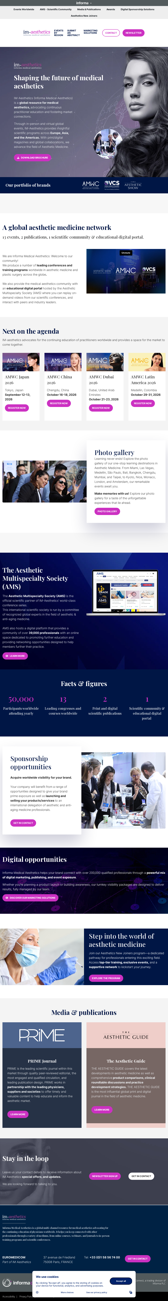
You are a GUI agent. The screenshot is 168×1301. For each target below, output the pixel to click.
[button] (84, 3)
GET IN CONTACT (23, 823)
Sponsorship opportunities (30, 762)
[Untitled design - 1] (24, 1282)
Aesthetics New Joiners (84, 15)
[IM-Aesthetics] (14, 1217)
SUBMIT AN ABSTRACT (73, 33)
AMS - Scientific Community (56, 9)
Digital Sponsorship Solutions (137, 9)
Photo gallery (114, 452)
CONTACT (111, 32)
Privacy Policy (26, 1296)
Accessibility (8, 1296)
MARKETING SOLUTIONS (91, 31)
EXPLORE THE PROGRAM (106, 978)
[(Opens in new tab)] (36, 33)
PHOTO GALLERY (107, 511)
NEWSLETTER (133, 32)
